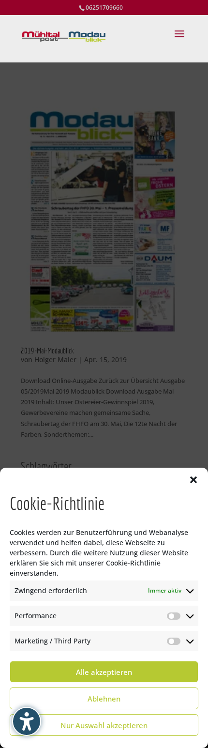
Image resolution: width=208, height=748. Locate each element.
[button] (193, 480)
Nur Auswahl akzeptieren (104, 725)
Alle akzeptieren (104, 672)
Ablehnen (104, 698)
